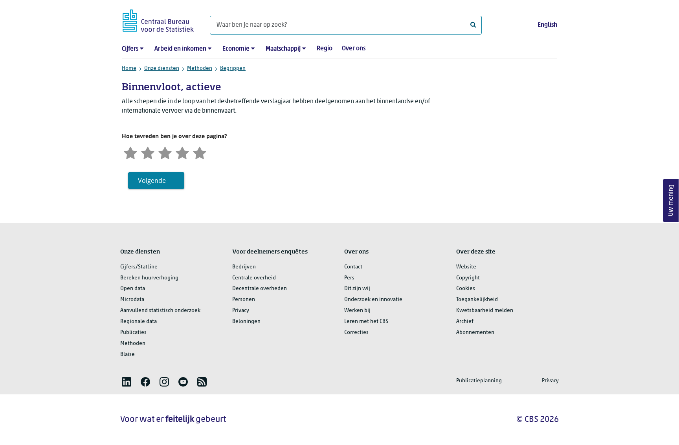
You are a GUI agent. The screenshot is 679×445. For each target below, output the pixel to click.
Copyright (468, 278)
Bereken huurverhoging (149, 278)
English (547, 25)
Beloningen (246, 321)
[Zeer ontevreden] (130, 152)
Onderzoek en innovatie (373, 299)
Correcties (356, 332)
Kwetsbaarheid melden (484, 310)
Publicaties (133, 332)
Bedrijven (244, 267)
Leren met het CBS (366, 321)
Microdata (132, 299)
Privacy (240, 310)
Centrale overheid (254, 278)
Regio (324, 49)
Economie (236, 49)
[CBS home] (158, 19)
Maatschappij (283, 49)
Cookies (465, 288)
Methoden (199, 68)
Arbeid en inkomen (180, 49)
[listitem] (126, 382)
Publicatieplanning (479, 380)
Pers (349, 278)
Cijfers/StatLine (139, 267)
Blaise (127, 354)
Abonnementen (475, 332)
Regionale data (138, 321)
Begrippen (233, 68)
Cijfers (130, 49)
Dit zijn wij (357, 288)
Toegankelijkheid (477, 299)
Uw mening (671, 201)
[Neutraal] (165, 152)
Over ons (353, 49)
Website (466, 267)
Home (129, 68)
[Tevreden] (182, 152)
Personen (243, 299)
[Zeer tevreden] (199, 152)
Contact (353, 267)
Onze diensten (161, 68)
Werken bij (357, 310)
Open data (132, 288)
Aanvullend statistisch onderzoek (160, 310)
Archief (464, 321)
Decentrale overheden (259, 288)
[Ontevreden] (147, 152)
